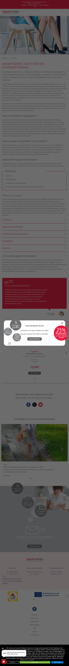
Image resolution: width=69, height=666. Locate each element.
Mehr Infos (57, 662)
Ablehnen (12, 662)
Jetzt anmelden (34, 339)
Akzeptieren (35, 662)
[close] (62, 323)
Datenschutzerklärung (42, 660)
